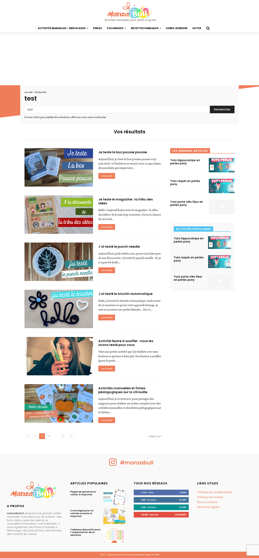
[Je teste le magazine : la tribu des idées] (58, 214)
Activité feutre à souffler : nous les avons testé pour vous (125, 343)
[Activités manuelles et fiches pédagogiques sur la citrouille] (58, 403)
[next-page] (71, 436)
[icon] (113, 464)
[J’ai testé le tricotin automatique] (58, 309)
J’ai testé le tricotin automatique (125, 294)
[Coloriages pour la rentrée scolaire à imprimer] (114, 516)
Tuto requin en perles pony (185, 182)
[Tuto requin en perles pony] (222, 186)
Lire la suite (106, 176)
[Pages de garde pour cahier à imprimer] (114, 497)
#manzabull (136, 462)
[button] (208, 28)
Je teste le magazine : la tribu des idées (125, 201)
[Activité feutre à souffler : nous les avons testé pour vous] (58, 356)
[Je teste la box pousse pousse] (58, 167)
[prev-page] (27, 436)
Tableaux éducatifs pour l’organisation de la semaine (85, 532)
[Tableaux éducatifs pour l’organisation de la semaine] (114, 535)
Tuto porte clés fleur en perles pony (186, 203)
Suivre (182, 499)
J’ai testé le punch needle (119, 246)
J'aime (183, 492)
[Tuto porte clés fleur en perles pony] (222, 207)
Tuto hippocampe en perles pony (185, 161)
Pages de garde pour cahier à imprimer (83, 493)
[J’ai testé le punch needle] (58, 262)
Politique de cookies (210, 497)
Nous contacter (207, 502)
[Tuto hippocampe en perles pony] (222, 165)
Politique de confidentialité (214, 492)
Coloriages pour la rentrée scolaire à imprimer (81, 513)
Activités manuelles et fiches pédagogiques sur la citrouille (122, 390)
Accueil (28, 92)
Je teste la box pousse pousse (122, 152)
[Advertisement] (129, 58)
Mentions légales (208, 507)
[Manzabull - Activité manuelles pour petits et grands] (34, 491)
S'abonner (180, 514)
